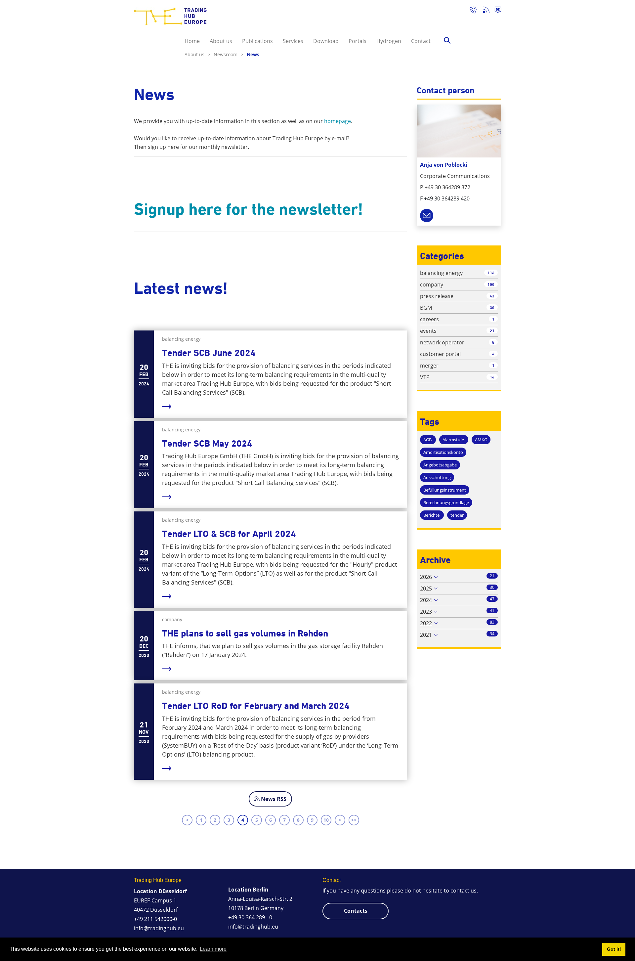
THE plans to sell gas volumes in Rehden (245, 633)
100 (490, 284)
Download (326, 41)
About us (221, 41)
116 (490, 272)
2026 (426, 577)
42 (492, 295)
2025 (426, 588)
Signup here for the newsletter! (248, 209)
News (253, 54)
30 (492, 307)
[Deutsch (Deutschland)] (495, 11)
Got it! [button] (614, 949)
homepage (337, 121)
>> (354, 820)
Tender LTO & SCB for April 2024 (229, 533)
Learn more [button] (213, 949)
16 (492, 376)
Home (192, 41)
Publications (257, 41)
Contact (421, 41)
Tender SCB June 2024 (209, 352)
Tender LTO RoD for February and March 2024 (256, 705)
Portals (357, 41)
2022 (426, 623)
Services (293, 41)
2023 (426, 611)
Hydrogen (388, 41)
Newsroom (228, 54)
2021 (426, 634)
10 (326, 820)
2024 (426, 600)
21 (492, 330)
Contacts (355, 910)
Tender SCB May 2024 (207, 443)
